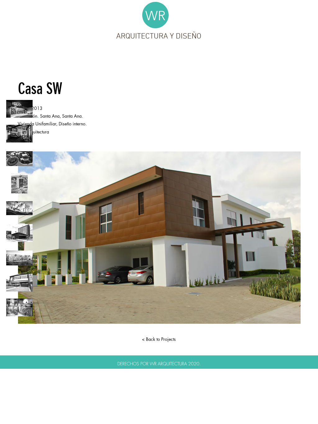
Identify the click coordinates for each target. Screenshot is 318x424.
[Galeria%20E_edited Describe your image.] (19, 109)
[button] (159, 237)
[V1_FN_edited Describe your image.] (19, 158)
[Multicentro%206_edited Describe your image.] (19, 307)
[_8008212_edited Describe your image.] (19, 134)
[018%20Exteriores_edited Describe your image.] (19, 233)
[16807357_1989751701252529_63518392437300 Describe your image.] (19, 208)
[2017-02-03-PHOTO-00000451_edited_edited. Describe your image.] (19, 183)
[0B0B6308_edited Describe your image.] (19, 283)
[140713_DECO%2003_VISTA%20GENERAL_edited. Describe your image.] (19, 258)
